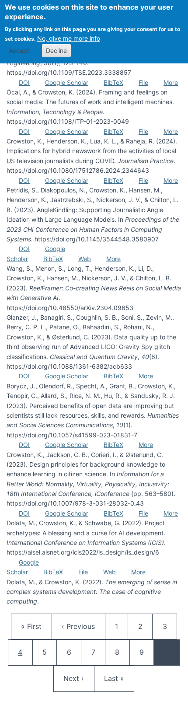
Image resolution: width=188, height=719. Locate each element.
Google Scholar (66, 82)
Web (84, 258)
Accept (19, 50)
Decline (56, 50)
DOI (24, 82)
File (143, 82)
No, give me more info (68, 38)
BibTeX (113, 82)
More (171, 82)
